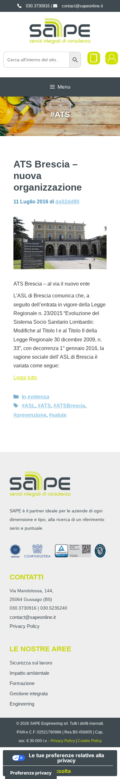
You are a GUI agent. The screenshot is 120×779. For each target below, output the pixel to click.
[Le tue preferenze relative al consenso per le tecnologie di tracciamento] (31, 773)
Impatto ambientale (29, 673)
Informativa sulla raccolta (39, 771)
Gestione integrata (29, 693)
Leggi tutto (25, 377)
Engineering (22, 703)
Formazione (22, 683)
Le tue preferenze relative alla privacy (66, 758)
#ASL (28, 405)
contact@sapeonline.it (33, 617)
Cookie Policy (90, 741)
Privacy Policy (25, 626)
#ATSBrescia (69, 405)
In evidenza (35, 396)
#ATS (44, 405)
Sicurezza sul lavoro (31, 662)
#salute (58, 415)
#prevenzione (29, 415)
